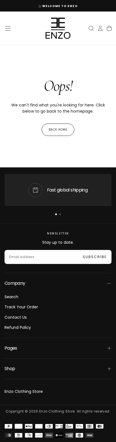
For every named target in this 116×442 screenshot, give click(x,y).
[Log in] (100, 28)
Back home (58, 129)
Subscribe (95, 256)
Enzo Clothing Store (24, 391)
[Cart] (109, 28)
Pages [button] (11, 348)
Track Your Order (21, 307)
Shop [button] (10, 368)
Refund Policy (18, 327)
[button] (8, 28)
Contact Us (16, 317)
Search (11, 297)
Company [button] (15, 283)
